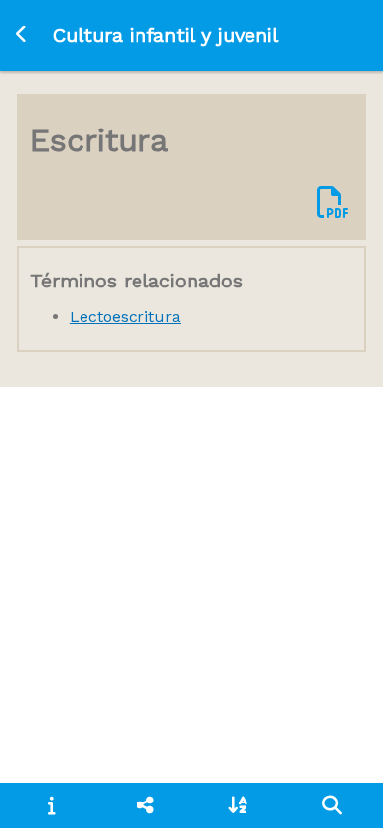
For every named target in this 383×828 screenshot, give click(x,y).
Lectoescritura (125, 316)
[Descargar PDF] (333, 203)
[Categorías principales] (145, 805)
